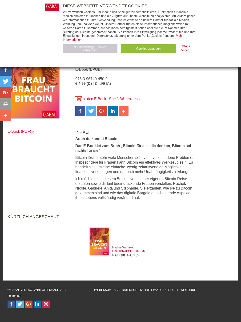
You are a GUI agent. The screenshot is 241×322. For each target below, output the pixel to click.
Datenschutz (132, 290)
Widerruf (188, 290)
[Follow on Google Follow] (28, 304)
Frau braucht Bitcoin (128, 251)
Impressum (102, 290)
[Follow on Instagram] (46, 304)
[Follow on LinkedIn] (37, 304)
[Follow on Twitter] (20, 304)
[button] (80, 111)
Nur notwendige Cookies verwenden (90, 48)
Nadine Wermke (122, 247)
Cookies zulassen (148, 48)
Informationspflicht (161, 290)
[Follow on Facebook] (11, 304)
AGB (117, 290)
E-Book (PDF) (19, 131)
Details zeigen (185, 48)
